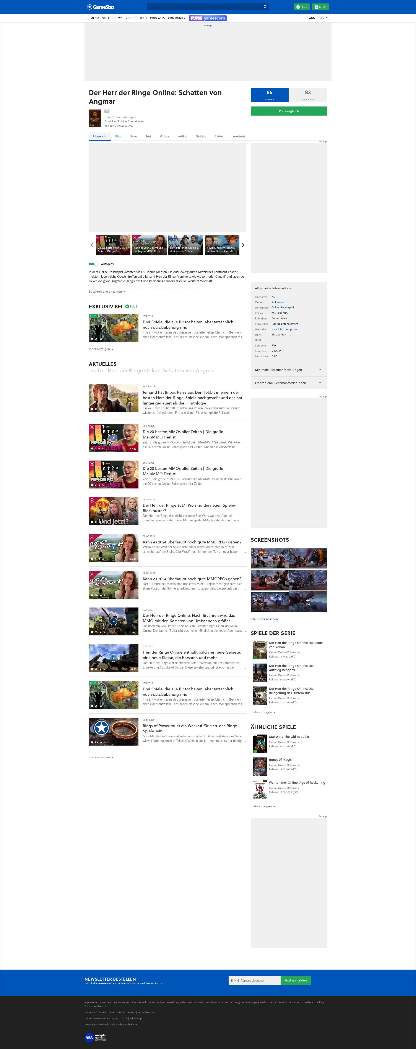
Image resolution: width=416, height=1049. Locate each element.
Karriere (198, 1002)
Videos (164, 136)
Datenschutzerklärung (287, 1002)
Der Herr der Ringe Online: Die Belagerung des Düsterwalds (291, 690)
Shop (322, 7)
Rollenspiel (277, 302)
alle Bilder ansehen (264, 619)
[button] (92, 18)
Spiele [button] (106, 18)
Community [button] (176, 18)
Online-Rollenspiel (282, 307)
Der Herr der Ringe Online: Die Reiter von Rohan (296, 644)
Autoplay (107, 264)
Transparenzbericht (95, 1006)
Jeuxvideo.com (145, 1012)
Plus (304, 7)
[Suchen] (265, 6)
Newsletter (211, 1002)
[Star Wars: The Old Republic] (260, 744)
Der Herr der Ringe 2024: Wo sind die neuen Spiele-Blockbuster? (189, 508)
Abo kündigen (157, 1002)
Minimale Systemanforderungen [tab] (278, 369)
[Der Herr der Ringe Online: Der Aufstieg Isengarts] (260, 673)
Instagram (112, 1018)
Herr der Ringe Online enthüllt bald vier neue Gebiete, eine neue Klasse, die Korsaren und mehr (192, 654)
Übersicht (100, 136)
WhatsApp (136, 1018)
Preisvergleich (289, 111)
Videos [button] (131, 18)
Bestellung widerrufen (179, 1002)
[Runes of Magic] (260, 766)
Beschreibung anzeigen (105, 291)
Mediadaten (266, 1002)
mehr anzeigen (261, 712)
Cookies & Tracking (313, 1002)
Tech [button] (143, 18)
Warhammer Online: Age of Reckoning (297, 782)
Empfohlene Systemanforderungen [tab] (280, 383)
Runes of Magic (280, 759)
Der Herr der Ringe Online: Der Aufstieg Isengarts (291, 667)
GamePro (103, 1012)
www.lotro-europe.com (285, 329)
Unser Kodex (121, 1002)
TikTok (124, 1018)
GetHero (130, 1012)
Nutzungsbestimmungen (244, 1002)
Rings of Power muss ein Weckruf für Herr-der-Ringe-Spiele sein (191, 728)
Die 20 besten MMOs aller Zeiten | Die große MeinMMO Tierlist (183, 434)
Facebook (99, 1018)
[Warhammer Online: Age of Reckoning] (260, 789)
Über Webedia (139, 1002)
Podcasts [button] (157, 18)
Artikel (182, 136)
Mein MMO (117, 1012)
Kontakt (223, 1002)
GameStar (90, 1012)
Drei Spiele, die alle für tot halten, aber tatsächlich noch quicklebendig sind (188, 324)
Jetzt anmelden (296, 980)
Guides (201, 136)
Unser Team (105, 1002)
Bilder (218, 136)
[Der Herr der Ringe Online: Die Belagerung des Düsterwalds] (260, 695)
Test (148, 136)
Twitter (88, 1018)
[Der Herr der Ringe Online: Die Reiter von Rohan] (260, 650)
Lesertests (238, 136)
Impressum (90, 1002)
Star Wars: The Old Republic (289, 736)
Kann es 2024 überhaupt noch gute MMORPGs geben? (192, 542)
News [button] (118, 18)
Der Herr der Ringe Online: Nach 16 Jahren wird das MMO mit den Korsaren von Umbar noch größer (189, 618)
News (133, 136)
